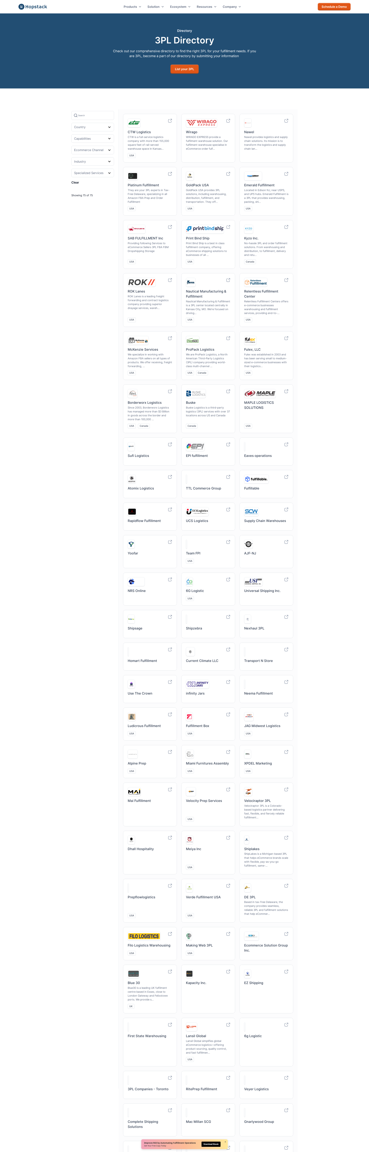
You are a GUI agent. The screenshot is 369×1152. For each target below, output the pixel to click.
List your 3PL (184, 69)
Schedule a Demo (334, 7)
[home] (32, 7)
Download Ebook (211, 1144)
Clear (75, 182)
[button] (132, 6)
